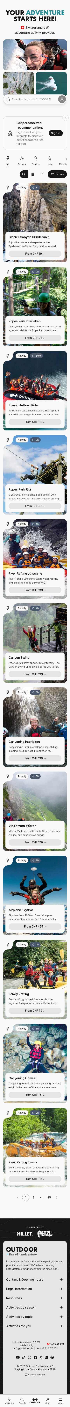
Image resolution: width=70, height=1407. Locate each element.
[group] (33, 174)
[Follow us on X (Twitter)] (40, 1357)
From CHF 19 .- (35, 253)
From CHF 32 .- (35, 337)
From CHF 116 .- (35, 1178)
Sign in (55, 133)
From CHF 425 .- (35, 926)
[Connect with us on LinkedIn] (46, 1357)
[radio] (24, 174)
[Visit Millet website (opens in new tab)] (25, 1234)
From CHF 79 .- (35, 1010)
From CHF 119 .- (35, 421)
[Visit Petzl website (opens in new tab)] (45, 1234)
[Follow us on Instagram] (29, 1357)
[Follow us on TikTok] (23, 1357)
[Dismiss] (65, 118)
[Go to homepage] (35, 1401)
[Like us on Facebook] (35, 1357)
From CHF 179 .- (35, 842)
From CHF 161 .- (35, 1094)
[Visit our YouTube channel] (18, 1357)
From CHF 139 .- (35, 590)
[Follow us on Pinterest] (52, 1357)
